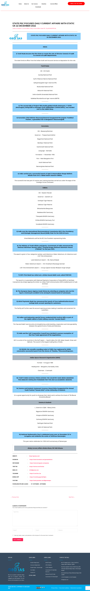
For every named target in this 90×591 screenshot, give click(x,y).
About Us (26, 3)
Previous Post (15, 497)
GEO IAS (10, 557)
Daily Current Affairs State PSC (37, 28)
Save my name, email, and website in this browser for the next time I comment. (33, 535)
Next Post (72, 497)
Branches (44, 3)
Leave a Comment (17, 28)
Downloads (38, 7)
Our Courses (34, 3)
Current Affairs (54, 3)
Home (20, 3)
